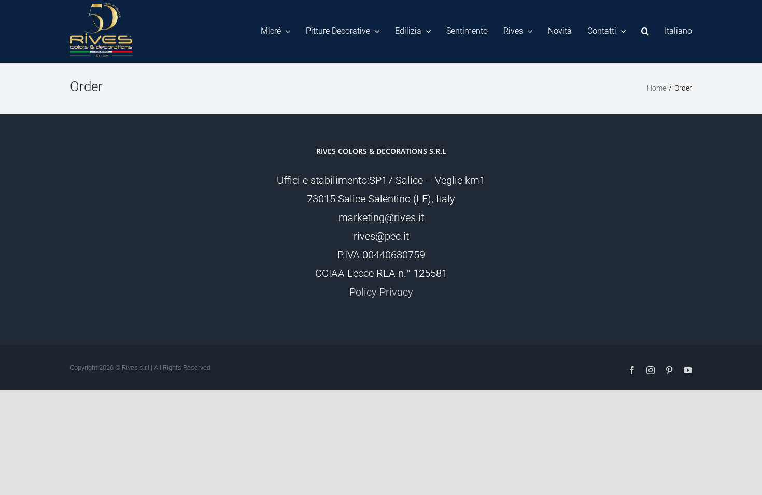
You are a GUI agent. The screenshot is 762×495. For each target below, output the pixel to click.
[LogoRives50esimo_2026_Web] (101, 8)
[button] (645, 31)
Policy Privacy (381, 292)
